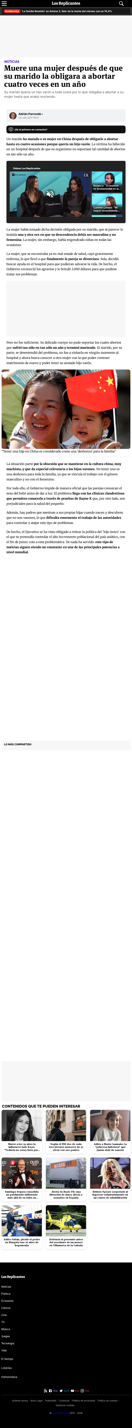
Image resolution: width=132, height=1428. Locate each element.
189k (55, 1390)
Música (5, 1329)
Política (5, 1293)
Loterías (6, 1368)
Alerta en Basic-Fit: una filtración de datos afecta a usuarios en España (66, 1194)
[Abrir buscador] (121, 3)
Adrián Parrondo (31, 114)
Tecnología (7, 1343)
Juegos (5, 1336)
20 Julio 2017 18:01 (29, 117)
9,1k (76, 1390)
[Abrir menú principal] (4, 3)
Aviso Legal (36, 1400)
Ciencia (5, 1307)
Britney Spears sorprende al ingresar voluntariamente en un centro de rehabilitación (110, 1194)
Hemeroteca (9, 1377)
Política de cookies (108, 1400)
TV (3, 1322)
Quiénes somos (20, 1400)
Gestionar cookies (65, 1405)
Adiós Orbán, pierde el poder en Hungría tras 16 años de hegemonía (22, 1242)
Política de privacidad (83, 1400)
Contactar (64, 1400)
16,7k (66, 1390)
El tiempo (7, 1359)
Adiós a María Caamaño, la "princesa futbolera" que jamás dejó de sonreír (110, 1147)
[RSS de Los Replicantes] (45, 1390)
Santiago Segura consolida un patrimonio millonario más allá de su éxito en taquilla (21, 1194)
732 (86, 1390)
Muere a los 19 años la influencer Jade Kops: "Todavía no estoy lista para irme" (21, 1147)
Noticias (6, 1286)
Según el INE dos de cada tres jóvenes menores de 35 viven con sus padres (66, 1147)
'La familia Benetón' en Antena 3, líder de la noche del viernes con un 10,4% (58, 11)
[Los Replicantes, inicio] (66, 3)
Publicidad (50, 1400)
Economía (7, 1300)
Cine (4, 1315)
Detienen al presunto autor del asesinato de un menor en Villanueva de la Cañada (66, 1242)
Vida (4, 1350)
